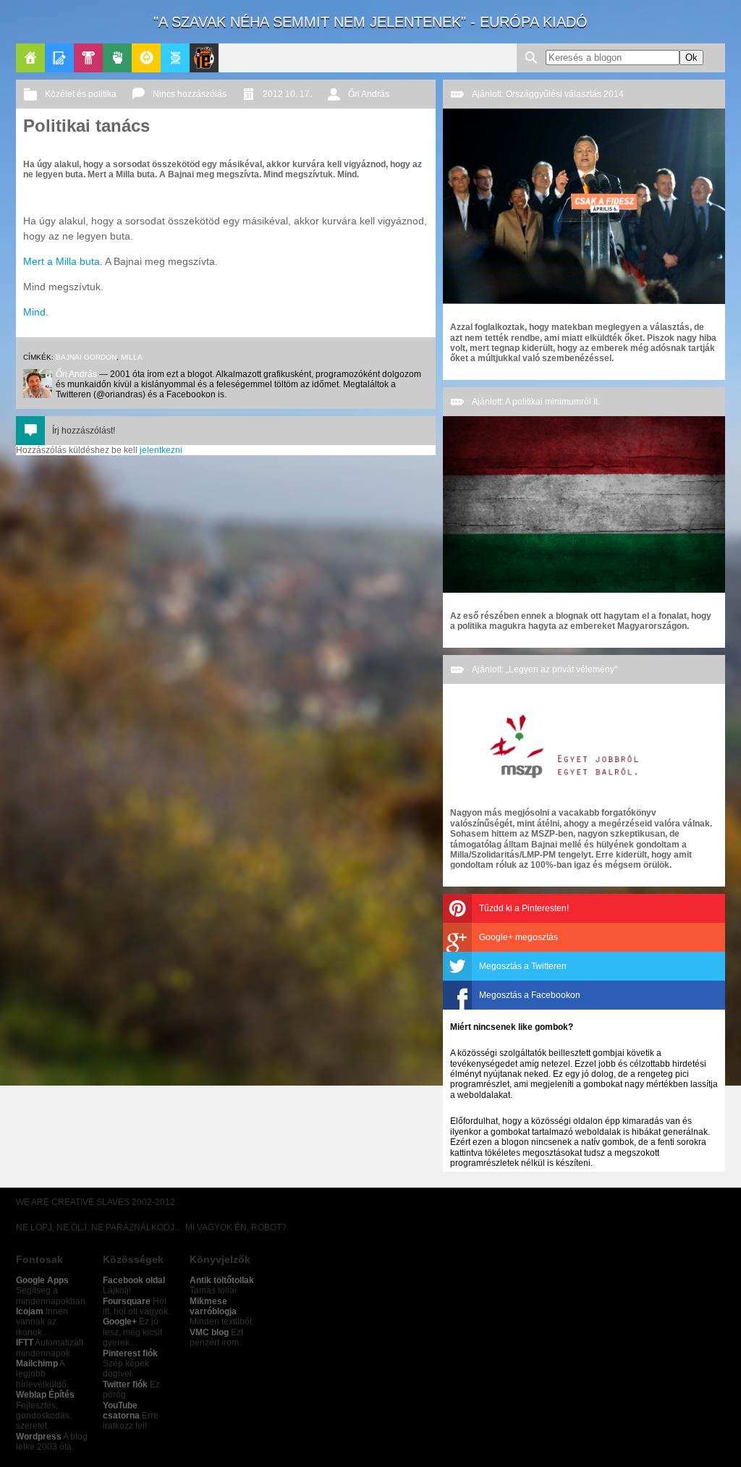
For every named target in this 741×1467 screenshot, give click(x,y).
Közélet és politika (81, 94)
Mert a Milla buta (61, 261)
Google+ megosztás (518, 937)
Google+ (120, 1321)
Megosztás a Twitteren (523, 966)
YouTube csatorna (121, 1410)
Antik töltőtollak (222, 1280)
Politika (117, 57)
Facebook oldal (134, 1280)
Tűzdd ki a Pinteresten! (524, 908)
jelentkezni (161, 450)
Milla (132, 357)
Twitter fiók (125, 1384)
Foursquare (127, 1301)
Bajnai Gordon (86, 357)
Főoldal (30, 57)
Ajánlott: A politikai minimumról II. (536, 402)
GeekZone (146, 57)
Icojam (29, 1311)
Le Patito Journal (204, 57)
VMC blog (209, 1332)
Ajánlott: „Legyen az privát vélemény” (544, 669)
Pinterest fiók (130, 1353)
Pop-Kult (88, 57)
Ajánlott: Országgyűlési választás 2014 (548, 94)
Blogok (59, 57)
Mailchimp (37, 1363)
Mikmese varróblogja (213, 1306)
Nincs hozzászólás (189, 94)
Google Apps (42, 1280)
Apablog (175, 57)
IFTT (24, 1342)
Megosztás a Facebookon (529, 995)
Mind (34, 312)
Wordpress (39, 1437)
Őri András (368, 94)
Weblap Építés (45, 1395)
